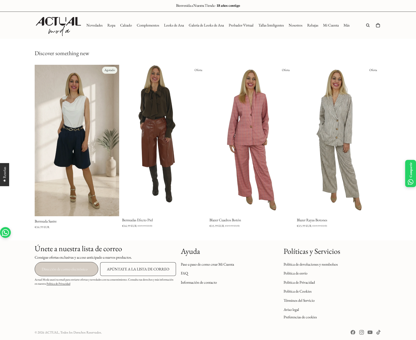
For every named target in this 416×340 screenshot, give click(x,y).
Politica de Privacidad (299, 282)
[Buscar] (368, 25)
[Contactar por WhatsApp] (5, 232)
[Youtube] (370, 332)
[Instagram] (361, 332)
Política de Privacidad (58, 284)
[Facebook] (353, 332)
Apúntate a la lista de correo (138, 269)
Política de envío (295, 273)
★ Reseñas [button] (4, 174)
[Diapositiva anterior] (42, 140)
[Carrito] (378, 25)
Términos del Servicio (299, 300)
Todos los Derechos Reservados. (81, 332)
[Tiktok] (378, 332)
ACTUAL (52, 332)
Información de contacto (199, 282)
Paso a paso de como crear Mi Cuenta (207, 264)
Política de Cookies (298, 291)
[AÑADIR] (286, 207)
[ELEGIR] (199, 207)
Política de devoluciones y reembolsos (311, 264)
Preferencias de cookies (300, 317)
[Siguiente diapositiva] (112, 140)
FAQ (184, 273)
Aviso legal (291, 309)
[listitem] (346, 25)
